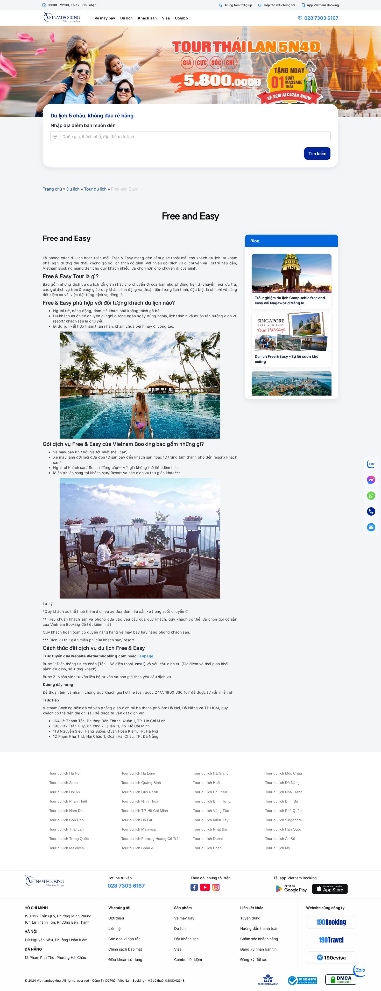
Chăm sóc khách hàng (259, 939)
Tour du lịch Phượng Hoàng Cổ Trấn (151, 839)
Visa (166, 18)
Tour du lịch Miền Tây (210, 820)
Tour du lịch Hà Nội (64, 773)
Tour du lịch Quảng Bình (141, 783)
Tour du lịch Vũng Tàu (211, 811)
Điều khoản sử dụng (125, 959)
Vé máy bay (105, 18)
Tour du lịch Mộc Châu (283, 773)
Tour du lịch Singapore (283, 820)
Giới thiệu (116, 918)
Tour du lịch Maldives (66, 848)
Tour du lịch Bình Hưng (212, 801)
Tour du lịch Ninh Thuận (140, 801)
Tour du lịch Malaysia (138, 829)
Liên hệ (114, 928)
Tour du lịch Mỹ (277, 848)
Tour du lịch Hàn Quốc (283, 829)
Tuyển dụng (250, 918)
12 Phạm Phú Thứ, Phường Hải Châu (55, 957)
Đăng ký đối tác (253, 959)
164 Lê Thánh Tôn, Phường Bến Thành (57, 922)
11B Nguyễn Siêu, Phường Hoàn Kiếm (56, 940)
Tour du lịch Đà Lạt (136, 820)
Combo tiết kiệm (188, 959)
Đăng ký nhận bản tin (258, 949)
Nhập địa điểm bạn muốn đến (83, 125)
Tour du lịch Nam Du (66, 811)
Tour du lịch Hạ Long (138, 773)
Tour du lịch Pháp (207, 848)
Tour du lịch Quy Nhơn (139, 792)
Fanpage (145, 656)
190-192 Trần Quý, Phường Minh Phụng (58, 916)
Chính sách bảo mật (125, 949)
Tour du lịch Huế (206, 783)
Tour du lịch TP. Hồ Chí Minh (144, 811)
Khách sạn (147, 18)
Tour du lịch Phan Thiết (68, 801)
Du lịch (126, 18)
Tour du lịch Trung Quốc (69, 839)
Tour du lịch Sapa (63, 783)
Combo (181, 18)
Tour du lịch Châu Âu (138, 848)
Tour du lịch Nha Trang (283, 792)
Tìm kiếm (317, 153)
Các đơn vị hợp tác (124, 939)
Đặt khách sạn (186, 939)
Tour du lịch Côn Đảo (66, 820)
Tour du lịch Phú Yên (210, 792)
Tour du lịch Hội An (64, 792)
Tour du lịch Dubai (208, 839)
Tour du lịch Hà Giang (211, 773)
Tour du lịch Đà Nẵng (282, 783)
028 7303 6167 (321, 18)
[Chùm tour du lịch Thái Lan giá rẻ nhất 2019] (190, 71)
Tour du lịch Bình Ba (281, 801)
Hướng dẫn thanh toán (259, 928)
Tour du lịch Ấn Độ (280, 839)
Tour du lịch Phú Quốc (283, 811)
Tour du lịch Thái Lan (66, 829)
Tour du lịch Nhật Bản (210, 829)
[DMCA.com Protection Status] (340, 980)
